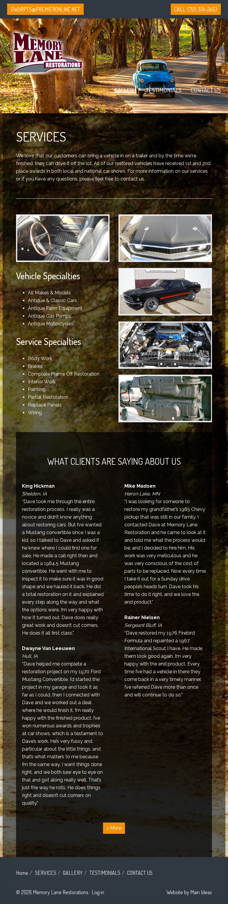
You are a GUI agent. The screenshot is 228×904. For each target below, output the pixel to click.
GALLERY (125, 90)
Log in (98, 892)
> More (114, 828)
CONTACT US (206, 90)
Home (22, 873)
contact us (132, 179)
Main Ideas (201, 892)
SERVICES (93, 90)
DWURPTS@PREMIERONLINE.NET (45, 9)
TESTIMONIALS (163, 90)
